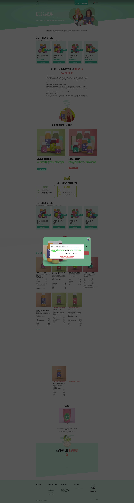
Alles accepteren (69, 256)
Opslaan (62, 256)
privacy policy (67, 250)
